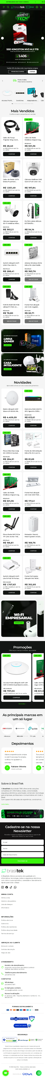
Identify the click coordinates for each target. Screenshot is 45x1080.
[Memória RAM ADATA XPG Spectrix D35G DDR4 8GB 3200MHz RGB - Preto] (33, 398)
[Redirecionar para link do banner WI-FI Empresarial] (19, 619)
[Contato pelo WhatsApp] (39, 1073)
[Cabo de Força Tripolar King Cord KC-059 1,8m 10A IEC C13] (11, 127)
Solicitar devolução (8, 949)
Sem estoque (33, 279)
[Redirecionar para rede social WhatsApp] (15, 887)
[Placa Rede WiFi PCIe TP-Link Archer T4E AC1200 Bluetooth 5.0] (11, 524)
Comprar (11, 154)
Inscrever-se (22, 861)
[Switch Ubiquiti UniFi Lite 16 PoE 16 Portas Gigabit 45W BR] (11, 565)
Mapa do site (5, 953)
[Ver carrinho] (41, 7)
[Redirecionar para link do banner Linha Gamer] (22, 341)
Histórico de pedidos (8, 901)
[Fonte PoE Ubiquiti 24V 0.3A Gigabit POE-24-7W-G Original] (33, 294)
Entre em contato (7, 946)
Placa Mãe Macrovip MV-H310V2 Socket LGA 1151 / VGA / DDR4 (11, 453)
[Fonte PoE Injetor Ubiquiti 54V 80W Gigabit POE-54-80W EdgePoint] (33, 565)
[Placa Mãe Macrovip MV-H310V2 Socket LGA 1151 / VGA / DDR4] (11, 440)
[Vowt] (22, 1073)
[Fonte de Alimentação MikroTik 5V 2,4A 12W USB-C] (33, 440)
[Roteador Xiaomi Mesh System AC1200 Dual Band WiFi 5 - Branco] (33, 524)
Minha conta (5, 898)
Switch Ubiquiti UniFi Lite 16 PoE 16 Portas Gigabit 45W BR (11, 578)
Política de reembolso (9, 927)
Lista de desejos (6, 904)
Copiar (32, 71)
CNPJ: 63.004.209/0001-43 (22, 1069)
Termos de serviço (7, 933)
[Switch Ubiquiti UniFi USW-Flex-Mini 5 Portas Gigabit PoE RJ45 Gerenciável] (11, 252)
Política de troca (7, 920)
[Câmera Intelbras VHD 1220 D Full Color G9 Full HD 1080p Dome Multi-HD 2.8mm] (33, 169)
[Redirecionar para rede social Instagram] (2, 887)
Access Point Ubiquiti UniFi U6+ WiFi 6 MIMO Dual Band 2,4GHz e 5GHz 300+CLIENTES (16, 685)
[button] (4, 7)
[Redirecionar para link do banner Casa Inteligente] (22, 364)
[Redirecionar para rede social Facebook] (6, 887)
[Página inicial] (22, 7)
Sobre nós (4, 923)
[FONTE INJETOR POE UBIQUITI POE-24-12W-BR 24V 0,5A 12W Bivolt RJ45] (11, 294)
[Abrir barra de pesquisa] (8, 7)
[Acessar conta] (37, 7)
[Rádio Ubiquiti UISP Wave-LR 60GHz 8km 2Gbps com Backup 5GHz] (11, 398)
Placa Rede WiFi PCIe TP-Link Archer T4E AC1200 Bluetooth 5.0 (11, 537)
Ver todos (22, 704)
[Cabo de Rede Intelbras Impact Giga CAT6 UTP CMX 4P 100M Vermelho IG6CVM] (33, 127)
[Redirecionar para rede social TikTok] (11, 887)
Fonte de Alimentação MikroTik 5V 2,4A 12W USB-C (33, 453)
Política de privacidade (9, 930)
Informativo (5, 908)
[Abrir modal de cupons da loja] (5, 1073)
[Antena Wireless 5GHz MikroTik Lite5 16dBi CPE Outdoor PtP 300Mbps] (33, 252)
